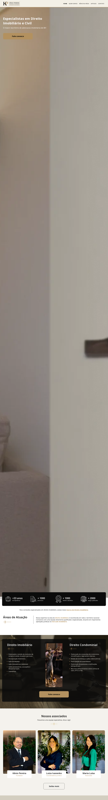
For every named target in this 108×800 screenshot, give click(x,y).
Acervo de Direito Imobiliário (77, 610)
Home (65, 3)
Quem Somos (73, 3)
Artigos (93, 3)
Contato (101, 3)
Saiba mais (54, 786)
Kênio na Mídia (84, 3)
